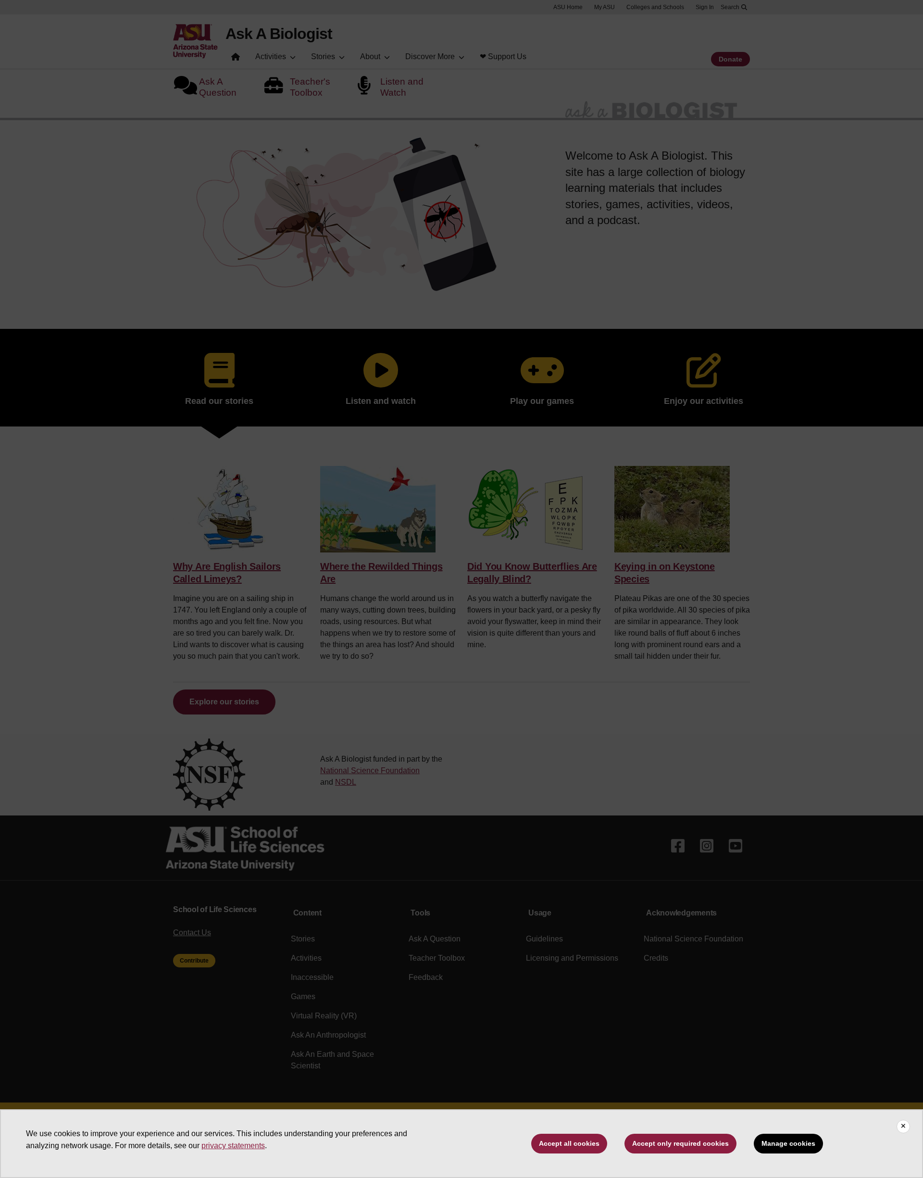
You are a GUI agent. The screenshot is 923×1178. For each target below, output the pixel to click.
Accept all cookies (569, 1143)
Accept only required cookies (680, 1143)
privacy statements (233, 1145)
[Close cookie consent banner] (903, 1126)
